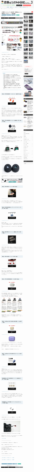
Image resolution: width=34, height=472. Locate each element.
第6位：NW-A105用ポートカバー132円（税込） (9, 81)
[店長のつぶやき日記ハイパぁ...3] (17, 2)
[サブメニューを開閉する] (32, 135)
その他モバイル (26, 147)
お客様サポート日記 (26, 139)
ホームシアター (26, 154)
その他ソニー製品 (26, 146)
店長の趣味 (25, 157)
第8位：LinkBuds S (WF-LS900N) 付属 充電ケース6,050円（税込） (12, 83)
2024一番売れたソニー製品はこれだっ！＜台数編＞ (8, 457)
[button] (4, 18)
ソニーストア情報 (26, 143)
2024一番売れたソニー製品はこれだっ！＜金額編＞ (8, 459)
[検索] (32, 12)
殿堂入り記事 (25, 158)
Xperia (25, 136)
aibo (24, 132)
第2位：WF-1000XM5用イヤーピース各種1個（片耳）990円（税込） (12, 75)
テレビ (25, 151)
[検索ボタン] (27, 7)
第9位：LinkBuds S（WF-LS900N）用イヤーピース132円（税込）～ (12, 84)
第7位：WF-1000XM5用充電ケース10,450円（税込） (10, 82)
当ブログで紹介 (4, 438)
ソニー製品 (25, 144)
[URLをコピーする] (19, 18)
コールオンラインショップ (5, 52)
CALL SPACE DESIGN (26, 133)
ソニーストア (26, 73)
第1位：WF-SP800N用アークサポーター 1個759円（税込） (11, 74)
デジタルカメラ (26, 150)
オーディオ (25, 137)
